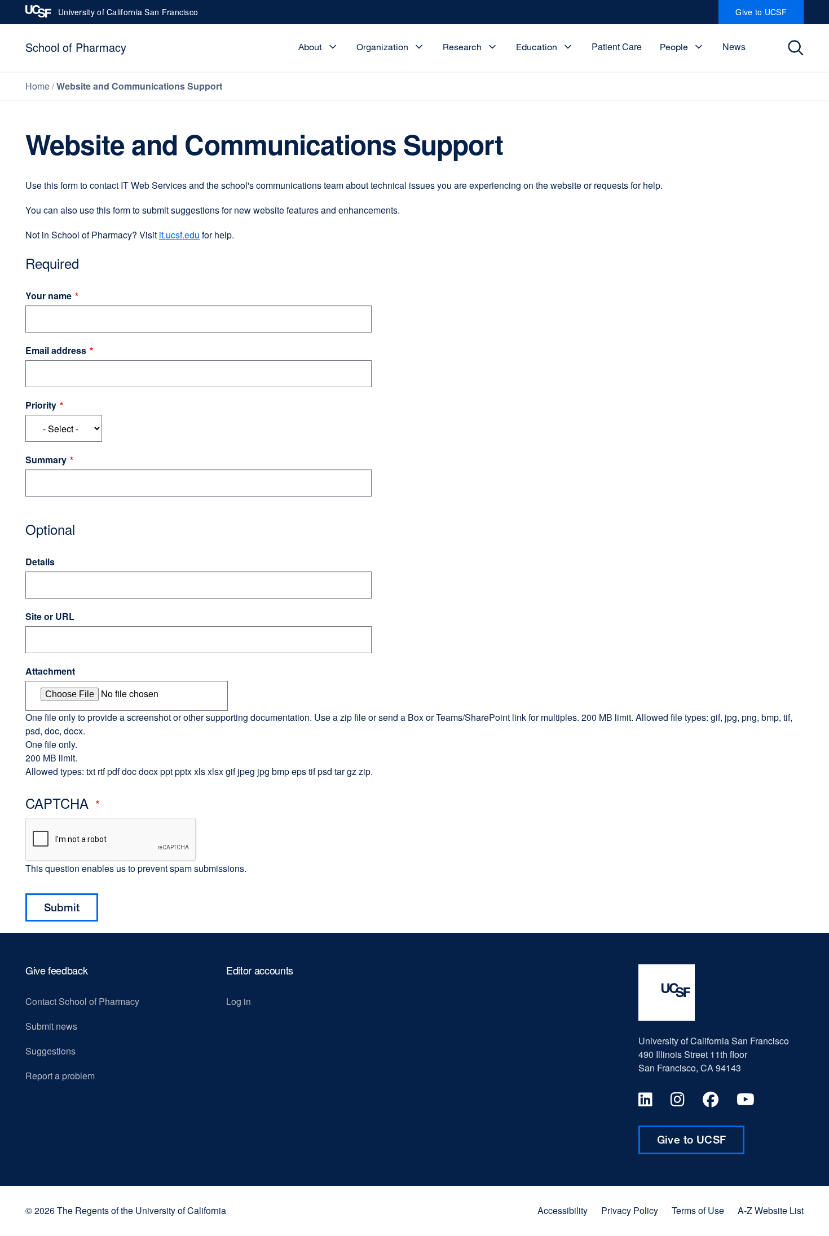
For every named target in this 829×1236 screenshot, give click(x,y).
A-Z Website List (771, 1210)
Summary (46, 459)
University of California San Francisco (128, 15)
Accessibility (562, 1210)
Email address (55, 350)
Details (40, 561)
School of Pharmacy (75, 47)
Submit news (51, 1026)
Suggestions (50, 1050)
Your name (48, 295)
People (674, 46)
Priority (40, 404)
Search (799, 48)
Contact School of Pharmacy (82, 1001)
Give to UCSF (769, 15)
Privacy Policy (629, 1210)
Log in (238, 1001)
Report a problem (60, 1075)
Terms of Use (698, 1210)
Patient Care (617, 46)
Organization (382, 46)
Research (462, 46)
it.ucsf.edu (179, 234)
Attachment (50, 670)
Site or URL (49, 616)
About (310, 46)
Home (37, 85)
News (734, 46)
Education (536, 46)
